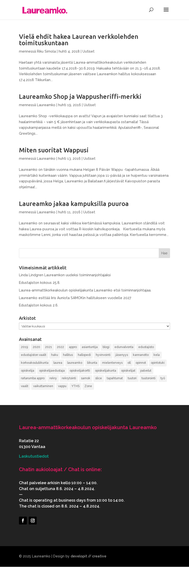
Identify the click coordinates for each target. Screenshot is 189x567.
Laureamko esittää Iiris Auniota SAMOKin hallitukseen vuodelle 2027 (75, 298)
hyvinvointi (103, 355)
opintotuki (158, 362)
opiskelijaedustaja (52, 370)
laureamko (74, 362)
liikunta (92, 362)
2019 (24, 347)
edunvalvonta (123, 347)
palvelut (145, 370)
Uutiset (88, 51)
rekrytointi (69, 378)
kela (157, 355)
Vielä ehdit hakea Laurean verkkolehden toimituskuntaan (78, 39)
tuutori (132, 378)
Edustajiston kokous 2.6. (38, 305)
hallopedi (84, 355)
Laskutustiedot (34, 456)
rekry (53, 378)
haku (54, 355)
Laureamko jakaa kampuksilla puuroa (74, 203)
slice (98, 378)
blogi (106, 347)
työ (162, 378)
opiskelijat (128, 370)
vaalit (24, 386)
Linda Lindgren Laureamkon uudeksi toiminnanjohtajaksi (65, 275)
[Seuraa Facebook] (23, 520)
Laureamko (46, 105)
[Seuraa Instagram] (33, 520)
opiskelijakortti (80, 370)
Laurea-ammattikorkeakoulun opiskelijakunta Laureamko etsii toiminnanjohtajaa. (85, 290)
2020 (36, 347)
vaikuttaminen (43, 386)
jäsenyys (121, 355)
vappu (62, 386)
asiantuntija (90, 347)
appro (73, 347)
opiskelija (27, 370)
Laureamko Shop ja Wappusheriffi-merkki (80, 96)
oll (129, 362)
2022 (60, 347)
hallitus (68, 355)
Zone (88, 386)
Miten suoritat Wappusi (54, 150)
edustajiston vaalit (33, 355)
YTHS (75, 386)
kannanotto (141, 355)
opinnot (141, 362)
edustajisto (146, 347)
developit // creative (88, 556)
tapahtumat (115, 378)
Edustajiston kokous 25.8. (39, 283)
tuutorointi (149, 378)
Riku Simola (46, 51)
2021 (48, 347)
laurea (57, 362)
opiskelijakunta (105, 370)
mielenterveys (112, 362)
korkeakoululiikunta (34, 362)
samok (85, 378)
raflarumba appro (33, 378)
